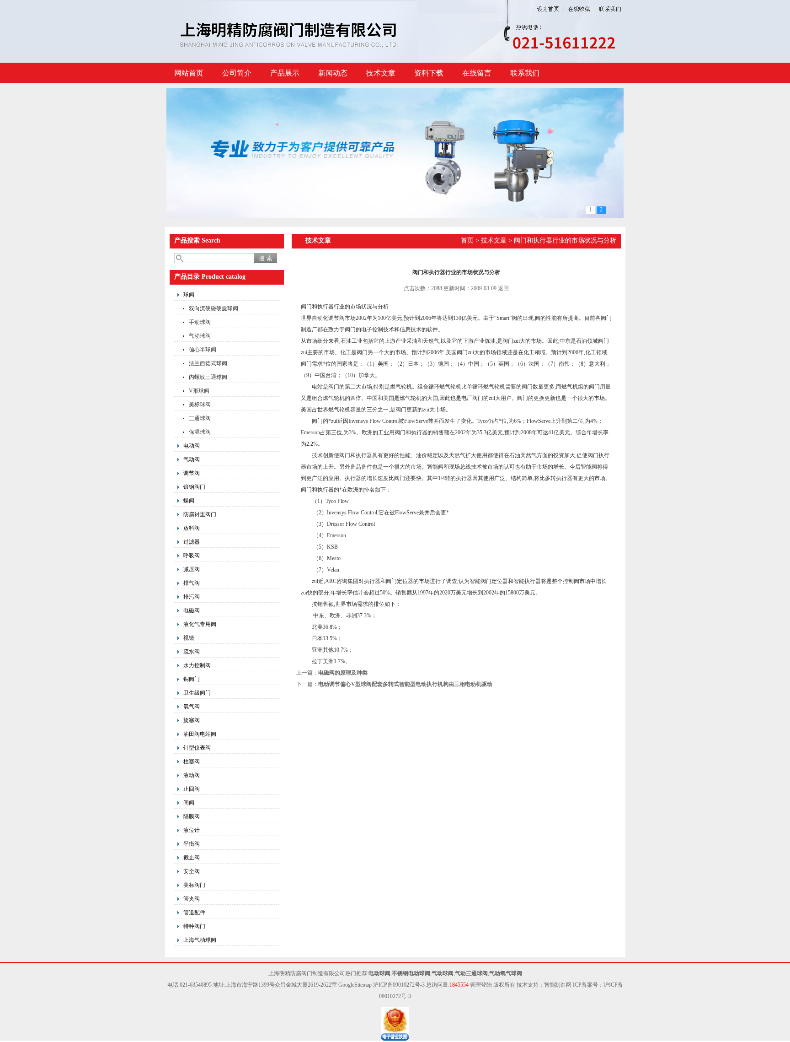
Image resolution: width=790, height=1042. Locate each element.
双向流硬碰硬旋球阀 (213, 308)
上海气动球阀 (199, 940)
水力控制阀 (197, 665)
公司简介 (236, 73)
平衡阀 (191, 844)
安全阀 (191, 871)
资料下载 (428, 73)
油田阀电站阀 (199, 734)
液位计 (191, 830)
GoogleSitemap (355, 985)
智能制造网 (557, 985)
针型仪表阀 (197, 748)
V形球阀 (199, 391)
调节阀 (191, 473)
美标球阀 (200, 404)
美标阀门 (194, 885)
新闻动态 (332, 73)
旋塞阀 (191, 720)
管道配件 (194, 912)
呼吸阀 (191, 555)
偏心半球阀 (202, 349)
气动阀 (191, 459)
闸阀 (188, 802)
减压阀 (191, 569)
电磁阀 (191, 610)
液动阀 (191, 775)
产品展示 (284, 73)
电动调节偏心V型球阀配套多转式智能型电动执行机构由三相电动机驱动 (405, 684)
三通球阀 (200, 418)
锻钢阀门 (194, 487)
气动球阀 (200, 336)
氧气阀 (191, 706)
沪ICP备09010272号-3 (399, 985)
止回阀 (191, 789)
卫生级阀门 (197, 693)
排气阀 (191, 583)
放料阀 (191, 528)
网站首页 (188, 73)
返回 (503, 288)
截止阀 (191, 857)
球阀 (188, 295)
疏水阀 (191, 651)
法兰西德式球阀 (208, 363)
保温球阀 (200, 432)
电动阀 (191, 446)
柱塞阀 (191, 761)
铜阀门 (191, 679)
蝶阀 (188, 500)
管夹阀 (191, 899)
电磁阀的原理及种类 (343, 672)
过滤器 (191, 542)
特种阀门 (194, 926)
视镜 (188, 638)
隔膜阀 (191, 816)
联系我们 (524, 73)
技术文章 (380, 73)
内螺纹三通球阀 (208, 377)
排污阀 (191, 597)
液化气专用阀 (199, 624)
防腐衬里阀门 (199, 514)
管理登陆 (481, 985)
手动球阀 (200, 322)
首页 (467, 240)
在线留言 (476, 73)
